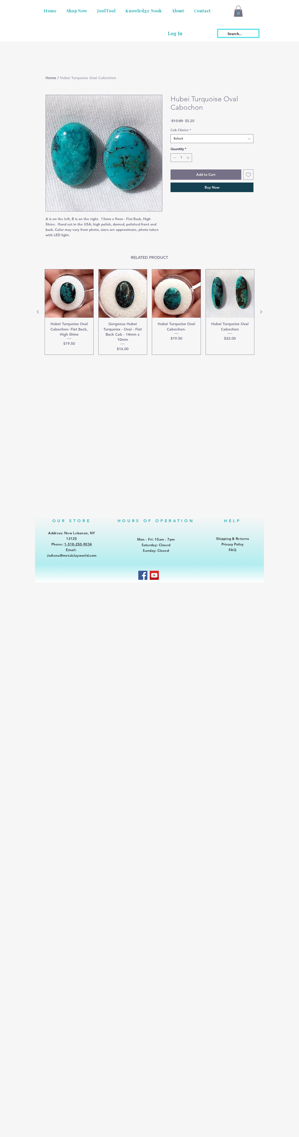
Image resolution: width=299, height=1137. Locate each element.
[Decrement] (174, 158)
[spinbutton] (181, 158)
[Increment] (188, 158)
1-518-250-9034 (78, 544)
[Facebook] (142, 575)
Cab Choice (181, 130)
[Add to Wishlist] (248, 174)
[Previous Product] (38, 312)
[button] (77, 11)
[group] (149, 312)
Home (51, 78)
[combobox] (212, 138)
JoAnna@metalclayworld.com (72, 555)
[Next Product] (261, 312)
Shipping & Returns (232, 538)
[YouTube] (154, 575)
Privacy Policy (232, 544)
